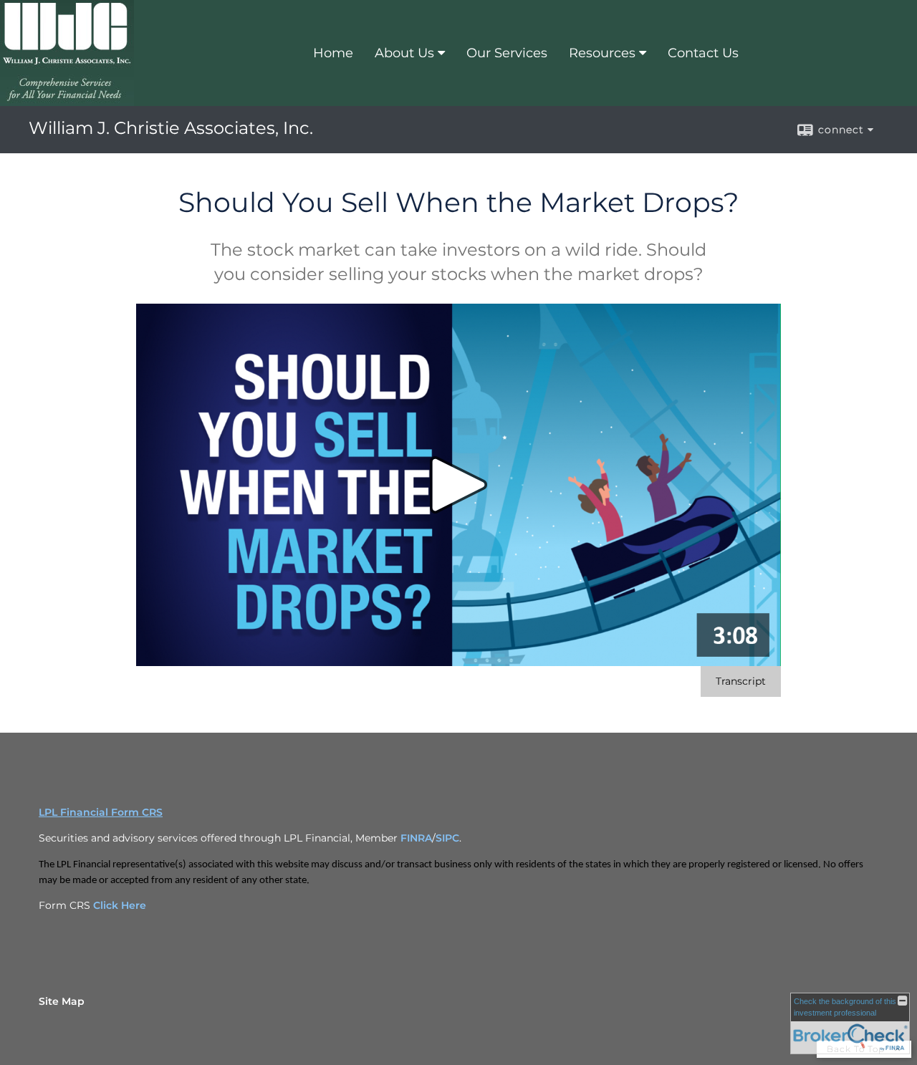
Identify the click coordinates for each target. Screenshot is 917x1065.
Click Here (119, 905)
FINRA (416, 838)
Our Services (506, 53)
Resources (602, 53)
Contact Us (703, 53)
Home (333, 53)
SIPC (447, 838)
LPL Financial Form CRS (101, 812)
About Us (404, 53)
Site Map (62, 1001)
